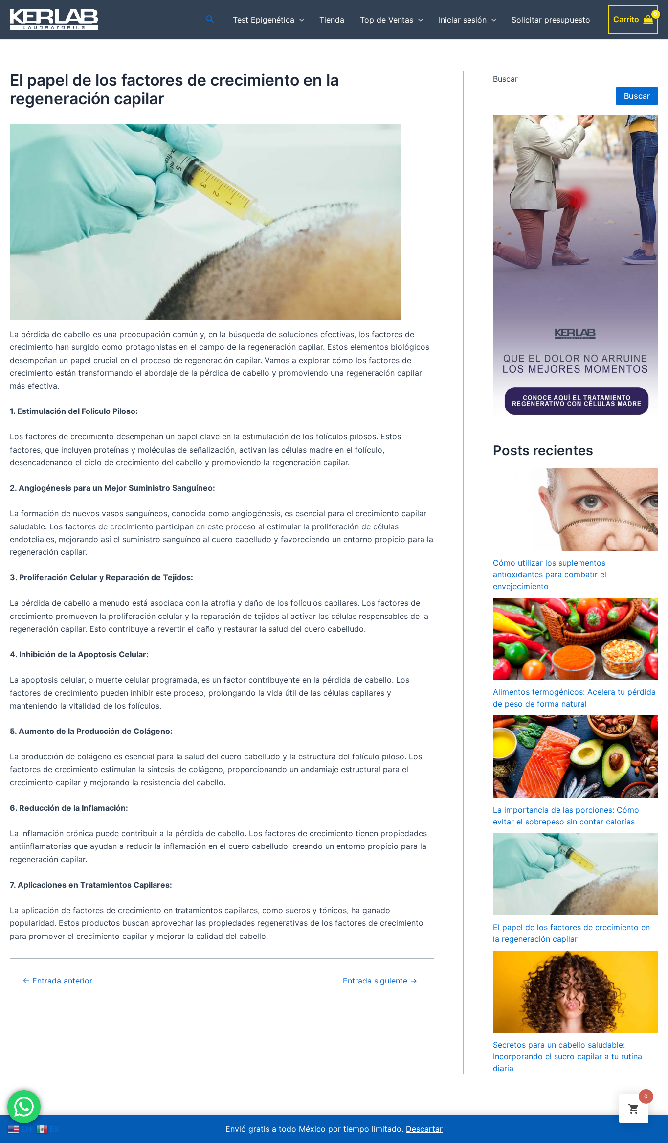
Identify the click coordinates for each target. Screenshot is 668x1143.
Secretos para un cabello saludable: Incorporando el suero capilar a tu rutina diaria (567, 1056)
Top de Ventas (386, 19)
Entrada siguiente (380, 980)
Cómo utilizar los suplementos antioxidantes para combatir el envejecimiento (549, 574)
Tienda (331, 19)
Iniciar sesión (463, 19)
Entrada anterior (57, 980)
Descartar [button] (424, 1129)
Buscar (505, 79)
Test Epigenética (263, 19)
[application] (299, 19)
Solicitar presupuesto (551, 19)
